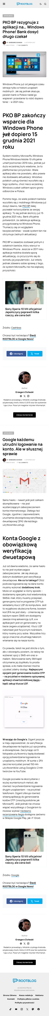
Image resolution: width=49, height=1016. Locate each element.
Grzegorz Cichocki (24, 392)
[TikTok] (10, 1009)
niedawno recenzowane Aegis (17, 812)
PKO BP (26, 206)
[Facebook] (38, 1009)
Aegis (36, 680)
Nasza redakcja (26, 995)
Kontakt (11, 999)
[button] (4, 4)
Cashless (16, 327)
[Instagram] (22, 1009)
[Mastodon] (33, 1009)
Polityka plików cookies (28, 999)
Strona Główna (9, 995)
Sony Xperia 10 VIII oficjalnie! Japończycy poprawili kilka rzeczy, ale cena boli (23, 312)
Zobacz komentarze (24, 415)
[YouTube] (16, 1009)
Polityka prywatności (24, 1003)
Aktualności (8, 16)
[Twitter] (27, 1009)
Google (15, 875)
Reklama (39, 995)
